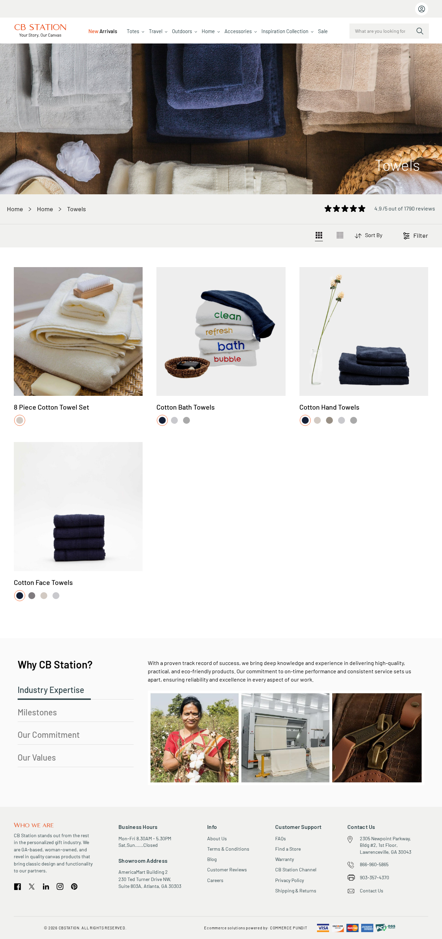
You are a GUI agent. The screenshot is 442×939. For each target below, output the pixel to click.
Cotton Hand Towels (329, 407)
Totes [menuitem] (133, 31)
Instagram (60, 886)
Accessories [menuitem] (238, 31)
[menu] (208, 31)
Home (15, 209)
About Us (217, 838)
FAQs (280, 838)
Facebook (17, 886)
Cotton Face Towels (43, 582)
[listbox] (20, 420)
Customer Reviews (227, 869)
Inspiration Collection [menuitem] (284, 31)
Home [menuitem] (208, 31)
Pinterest (74, 886)
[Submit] (419, 31)
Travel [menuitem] (155, 31)
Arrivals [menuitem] (102, 31)
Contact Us (371, 890)
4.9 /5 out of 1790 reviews (404, 208)
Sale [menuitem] (323, 31)
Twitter (32, 886)
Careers (215, 880)
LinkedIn (45, 886)
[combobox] (389, 31)
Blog (212, 859)
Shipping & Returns (295, 890)
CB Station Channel (295, 869)
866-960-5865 (374, 864)
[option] (20, 420)
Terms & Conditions (228, 849)
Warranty (284, 859)
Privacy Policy (289, 880)
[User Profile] (421, 9)
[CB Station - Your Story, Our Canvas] (40, 31)
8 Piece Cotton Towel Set (51, 407)
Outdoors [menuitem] (182, 31)
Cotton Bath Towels (185, 407)
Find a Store (288, 849)
